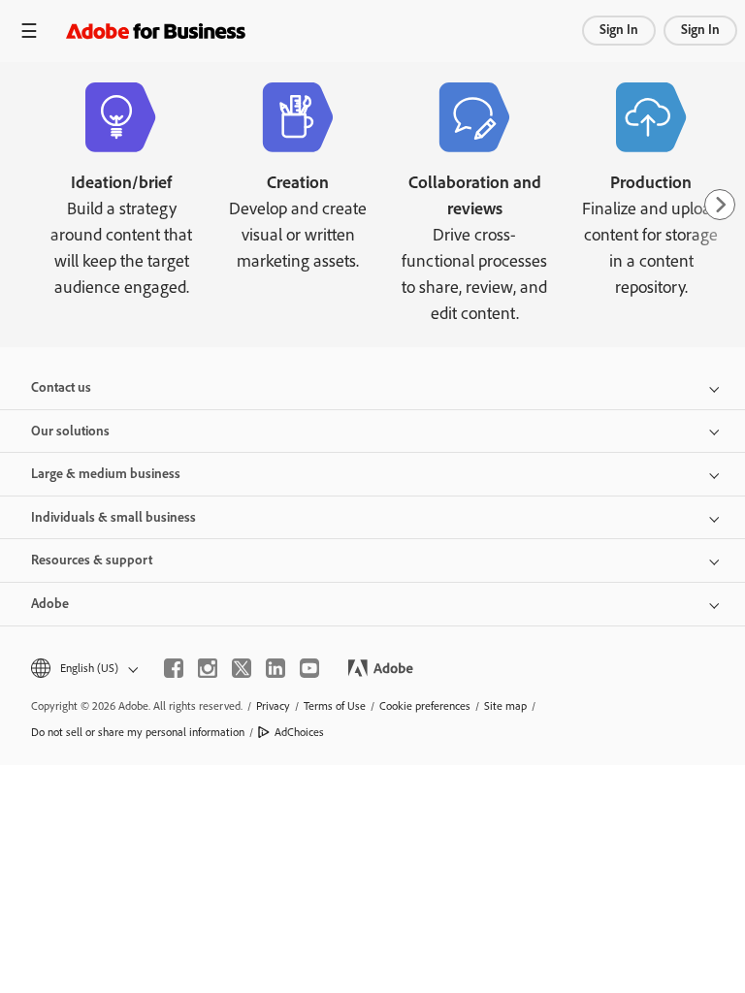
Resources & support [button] (91, 560)
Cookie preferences (424, 706)
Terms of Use (335, 706)
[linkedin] (275, 668)
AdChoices (299, 732)
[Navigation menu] (29, 30)
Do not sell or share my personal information (137, 732)
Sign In (618, 29)
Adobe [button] (50, 603)
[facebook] (173, 668)
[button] (83, 669)
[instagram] (207, 668)
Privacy (273, 706)
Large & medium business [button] (105, 473)
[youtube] (309, 668)
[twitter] (241, 668)
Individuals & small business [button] (113, 517)
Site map (505, 706)
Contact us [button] (61, 387)
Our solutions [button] (70, 431)
